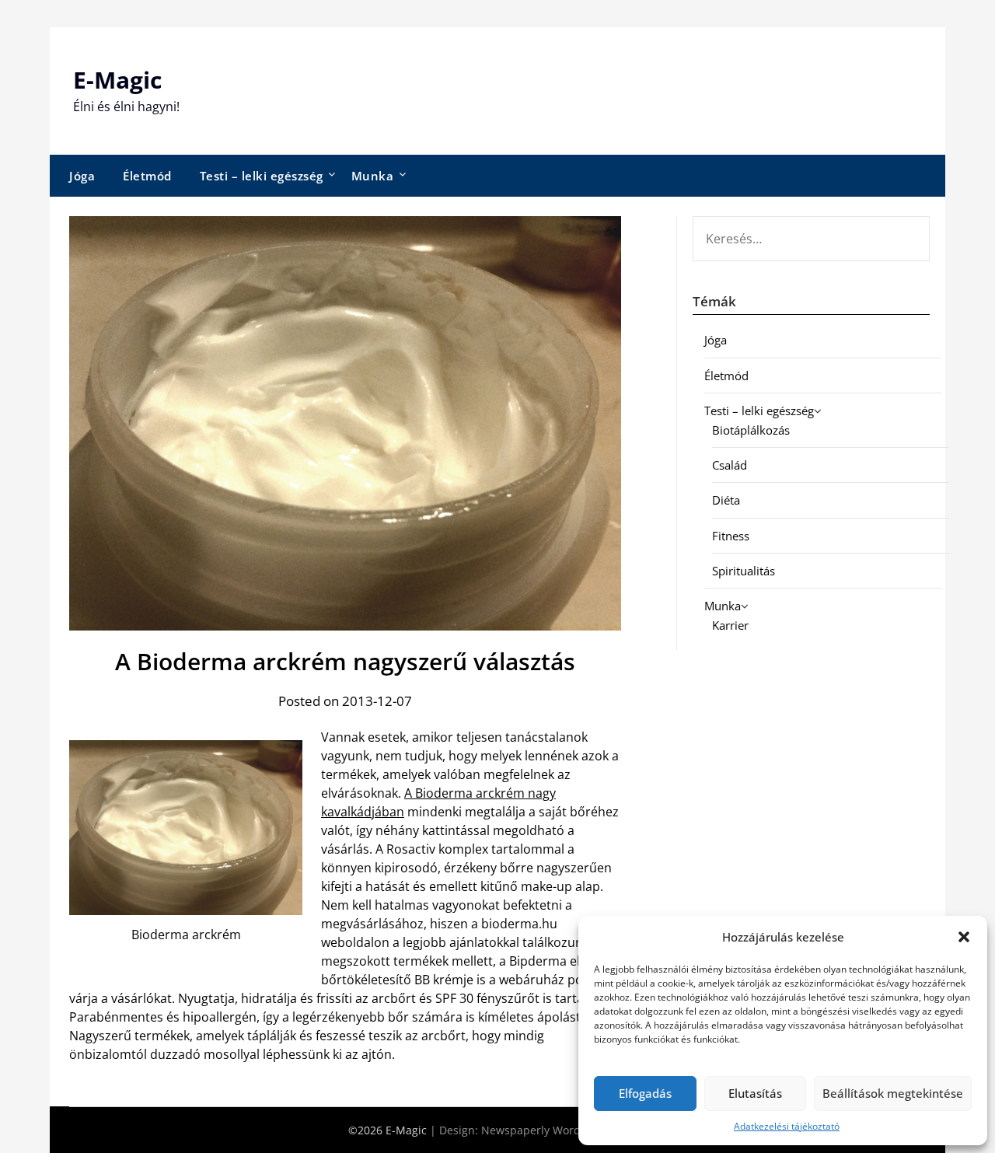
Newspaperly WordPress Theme (564, 1130)
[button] (964, 937)
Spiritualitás (743, 570)
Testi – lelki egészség (261, 175)
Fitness (730, 535)
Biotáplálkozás (751, 430)
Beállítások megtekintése (892, 1093)
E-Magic (117, 80)
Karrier (730, 625)
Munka (372, 175)
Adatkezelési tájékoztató (787, 1126)
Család (729, 465)
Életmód (147, 175)
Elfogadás (645, 1093)
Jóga (82, 175)
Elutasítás (755, 1093)
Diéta (726, 500)
